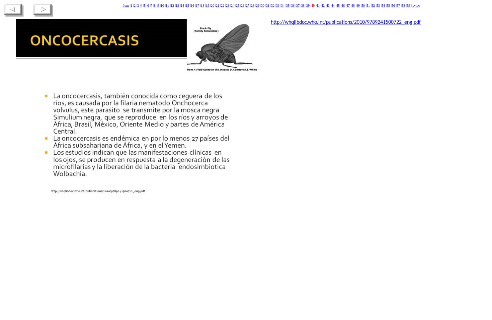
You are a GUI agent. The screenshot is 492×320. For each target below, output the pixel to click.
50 (363, 5)
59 (409, 5)
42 (323, 5)
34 (282, 5)
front (125, 5)
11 (167, 5)
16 (192, 5)
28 (252, 5)
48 (353, 5)
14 (182, 5)
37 (298, 5)
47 (348, 5)
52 (373, 5)
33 (277, 5)
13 (177, 5)
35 (288, 5)
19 (207, 5)
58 (403, 5)
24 (232, 5)
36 (293, 5)
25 (237, 5)
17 (197, 5)
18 (202, 5)
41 (318, 5)
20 (212, 5)
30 (262, 5)
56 (393, 5)
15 (187, 5)
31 (267, 5)
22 (222, 5)
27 (247, 5)
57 (398, 5)
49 (358, 5)
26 (242, 5)
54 (383, 5)
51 (368, 5)
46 (343, 5)
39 (308, 5)
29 (257, 5)
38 (303, 5)
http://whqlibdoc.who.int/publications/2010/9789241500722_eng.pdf (346, 22)
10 (162, 5)
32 (272, 5)
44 (333, 5)
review (416, 5)
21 (217, 5)
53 (378, 5)
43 (328, 5)
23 (227, 5)
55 (388, 5)
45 (338, 5)
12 (172, 5)
